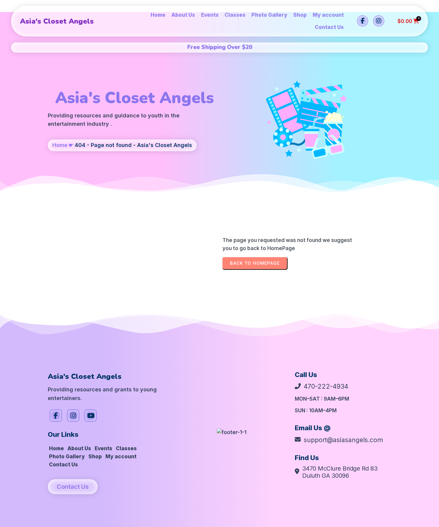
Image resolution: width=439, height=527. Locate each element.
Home (59, 145)
